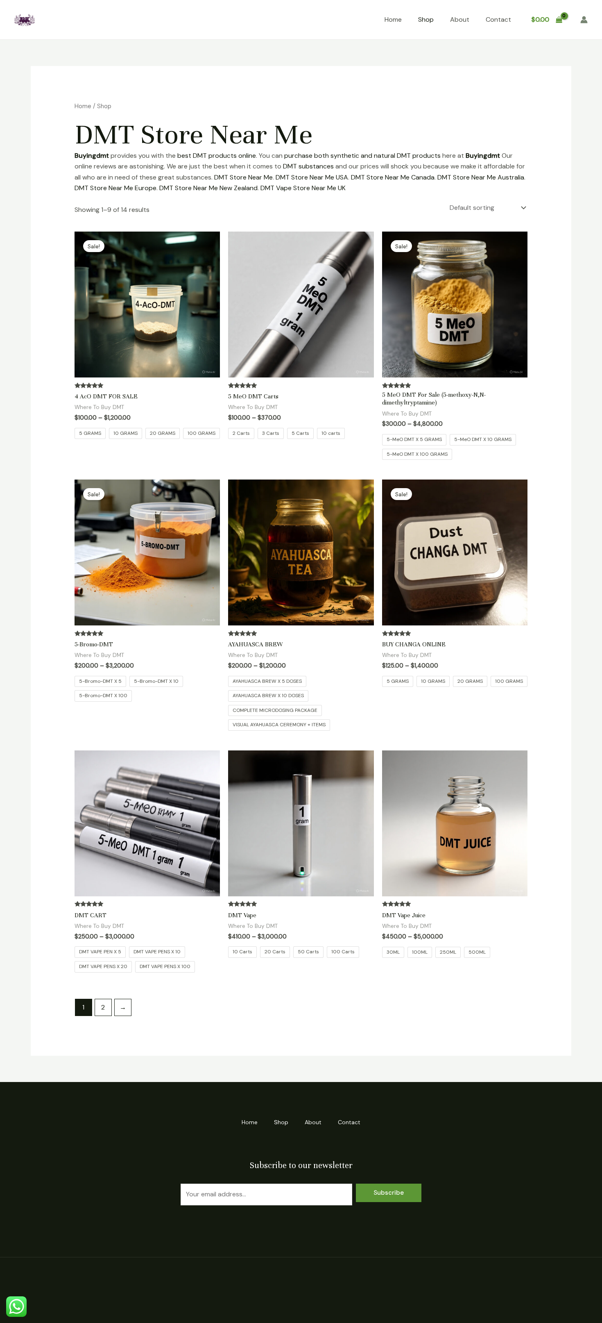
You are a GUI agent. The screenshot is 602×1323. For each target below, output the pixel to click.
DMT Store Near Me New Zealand (208, 188)
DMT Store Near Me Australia (480, 177)
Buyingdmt (92, 155)
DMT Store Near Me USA (312, 177)
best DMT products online (216, 155)
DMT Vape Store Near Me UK (303, 188)
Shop (426, 19)
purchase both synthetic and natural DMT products (362, 155)
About (459, 19)
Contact (498, 19)
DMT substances (308, 166)
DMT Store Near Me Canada (393, 177)
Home (393, 19)
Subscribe (388, 1193)
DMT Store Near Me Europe (115, 188)
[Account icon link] (584, 19)
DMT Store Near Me (243, 177)
